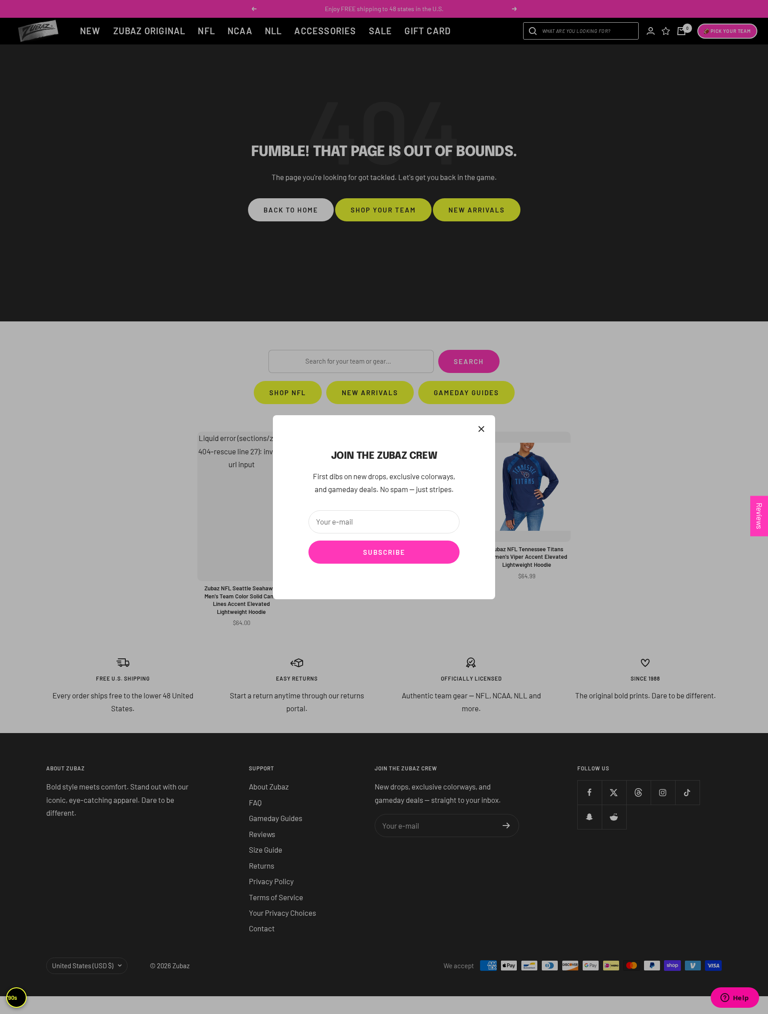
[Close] (481, 429)
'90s (12, 997)
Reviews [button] (759, 516)
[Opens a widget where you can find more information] (734, 998)
